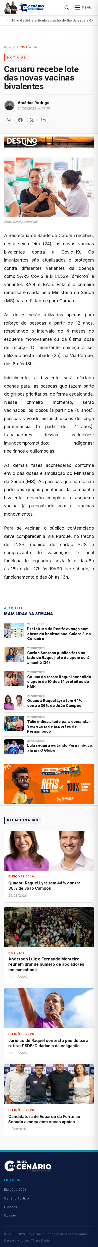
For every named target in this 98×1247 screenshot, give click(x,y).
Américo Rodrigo (34, 103)
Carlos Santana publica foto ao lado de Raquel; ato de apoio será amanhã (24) (58, 658)
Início (9, 47)
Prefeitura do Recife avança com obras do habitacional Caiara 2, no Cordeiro (59, 634)
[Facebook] (20, 120)
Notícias (29, 47)
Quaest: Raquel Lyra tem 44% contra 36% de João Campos (54, 702)
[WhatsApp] (9, 120)
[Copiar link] (43, 120)
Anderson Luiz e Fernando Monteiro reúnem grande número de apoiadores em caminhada (46, 964)
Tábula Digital (41, 1240)
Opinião (10, 1215)
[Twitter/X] (32, 120)
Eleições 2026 (15, 1189)
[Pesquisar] (67, 8)
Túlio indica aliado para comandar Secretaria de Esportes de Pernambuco (58, 726)
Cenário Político (16, 1198)
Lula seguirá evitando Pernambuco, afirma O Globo (60, 747)
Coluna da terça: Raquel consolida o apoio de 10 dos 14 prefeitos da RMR (59, 682)
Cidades (10, 1207)
